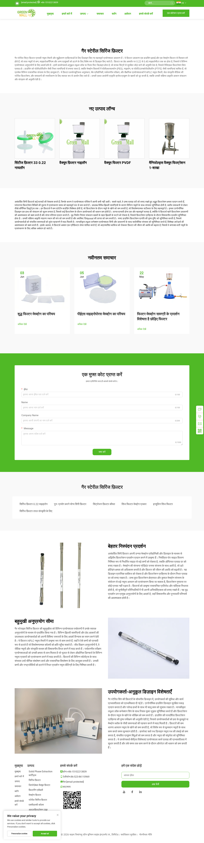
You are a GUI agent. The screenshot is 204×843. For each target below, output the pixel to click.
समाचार (100, 13)
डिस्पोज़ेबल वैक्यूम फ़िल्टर (39, 785)
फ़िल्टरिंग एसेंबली (36, 790)
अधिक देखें (22, 324)
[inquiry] (199, 409)
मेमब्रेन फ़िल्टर (35, 794)
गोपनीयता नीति (145, 834)
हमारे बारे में (67, 13)
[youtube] (124, 792)
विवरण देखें (34, 138)
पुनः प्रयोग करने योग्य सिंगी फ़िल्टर (70, 504)
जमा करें (102, 451)
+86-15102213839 (49, 2)
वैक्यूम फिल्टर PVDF (117, 163)
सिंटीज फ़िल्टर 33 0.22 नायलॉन (30, 165)
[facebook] (132, 792)
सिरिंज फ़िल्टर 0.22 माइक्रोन (33, 504)
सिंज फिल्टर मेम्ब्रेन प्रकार (134, 504)
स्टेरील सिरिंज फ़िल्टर (38, 799)
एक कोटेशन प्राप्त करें (176, 13)
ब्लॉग (114, 13)
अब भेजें (155, 784)
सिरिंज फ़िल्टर (35, 780)
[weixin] (199, 430)
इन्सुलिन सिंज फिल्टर (163, 504)
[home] (26, 13)
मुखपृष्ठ (50, 13)
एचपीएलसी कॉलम (36, 804)
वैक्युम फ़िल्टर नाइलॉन (73, 163)
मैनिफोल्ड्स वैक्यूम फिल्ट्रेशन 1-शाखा (167, 165)
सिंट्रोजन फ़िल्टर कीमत (104, 504)
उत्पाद (83, 13)
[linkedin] (140, 792)
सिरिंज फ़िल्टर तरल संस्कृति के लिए (36, 511)
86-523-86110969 (80, 776)
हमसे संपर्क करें (146, 13)
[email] (199, 423)
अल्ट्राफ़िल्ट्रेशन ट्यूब (38, 809)
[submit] (171, 3)
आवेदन (127, 13)
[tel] (199, 416)
